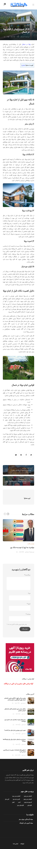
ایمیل (28, 604)
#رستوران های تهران (28, 802)
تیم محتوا (28, 37)
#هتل (13, 802)
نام (29, 593)
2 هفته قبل (23, 703)
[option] (18, 535)
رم (30, 468)
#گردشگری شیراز (20, 805)
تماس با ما (15, 844)
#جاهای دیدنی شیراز (16, 796)
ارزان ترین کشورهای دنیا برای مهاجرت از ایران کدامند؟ (16, 482)
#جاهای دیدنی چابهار (28, 799)
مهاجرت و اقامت (23, 479)
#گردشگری (29, 805)
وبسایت (28, 614)
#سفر (19, 802)
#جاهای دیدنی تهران (28, 796)
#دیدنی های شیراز (16, 799)
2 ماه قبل (24, 714)
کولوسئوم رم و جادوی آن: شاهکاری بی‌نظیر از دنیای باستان (21, 471)
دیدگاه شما (27, 575)
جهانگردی (24, 468)
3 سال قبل (22, 37)
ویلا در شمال (26, 44)
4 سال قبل (27, 552)
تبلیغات (22, 844)
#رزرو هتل (7, 799)
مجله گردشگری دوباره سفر (26, 819)
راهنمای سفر (27, 26)
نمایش (23, 65)
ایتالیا (28, 468)
